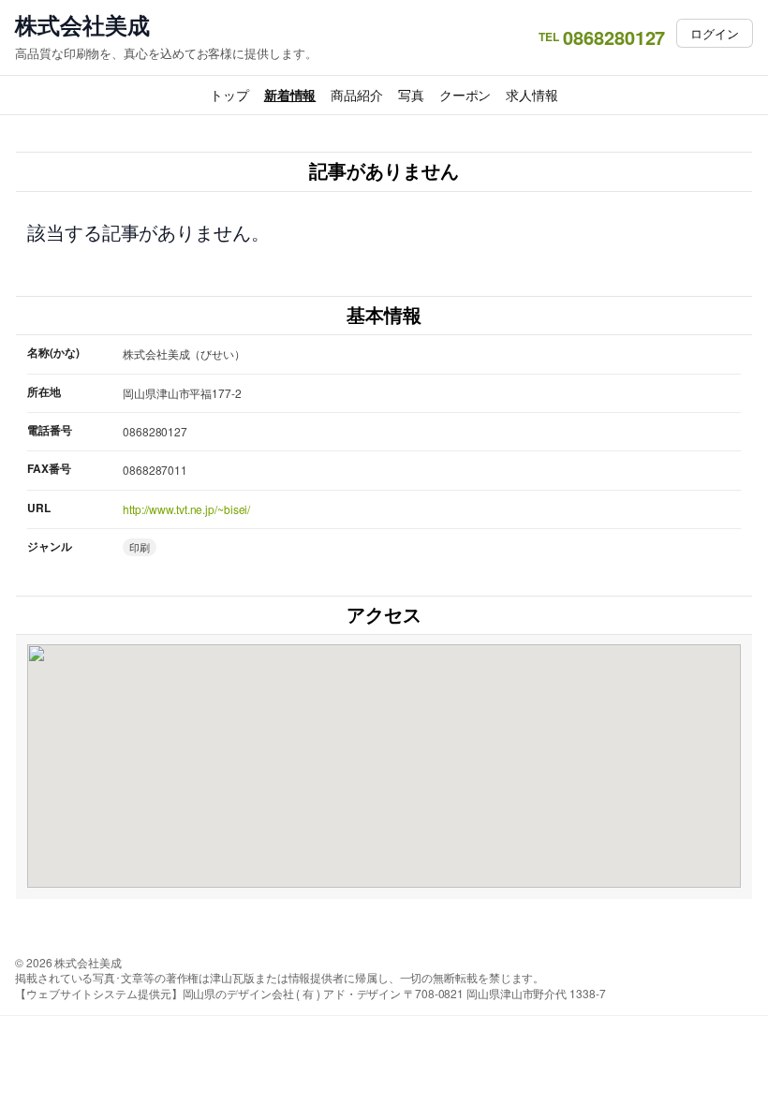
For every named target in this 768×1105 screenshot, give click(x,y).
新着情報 (290, 94)
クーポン (465, 94)
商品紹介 (357, 94)
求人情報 (532, 94)
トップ (229, 94)
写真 (411, 94)
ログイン (714, 33)
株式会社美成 (82, 24)
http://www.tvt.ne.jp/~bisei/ (186, 509)
